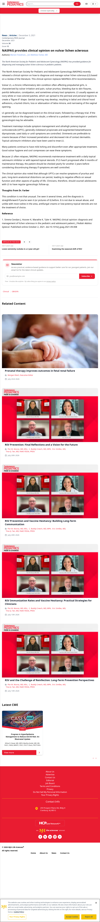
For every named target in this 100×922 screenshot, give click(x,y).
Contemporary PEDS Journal (13, 38)
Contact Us (50, 777)
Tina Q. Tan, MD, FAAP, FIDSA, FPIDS (20, 451)
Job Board (50, 783)
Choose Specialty (47, 10)
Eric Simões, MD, (59, 449)
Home (33, 853)
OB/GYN (15, 291)
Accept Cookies (72, 917)
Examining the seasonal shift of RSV (67, 249)
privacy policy (51, 281)
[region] (50, 910)
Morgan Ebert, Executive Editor (20, 375)
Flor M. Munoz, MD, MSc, (18, 449)
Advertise (50, 774)
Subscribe (86, 276)
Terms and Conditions (50, 786)
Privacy (50, 789)
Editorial (50, 780)
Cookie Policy (19, 912)
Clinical (6, 291)
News (54, 853)
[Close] (96, 902)
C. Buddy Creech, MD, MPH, (40, 449)
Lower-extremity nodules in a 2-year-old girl (20, 249)
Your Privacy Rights (50, 795)
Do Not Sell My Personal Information (50, 792)
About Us (50, 771)
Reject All (89, 917)
